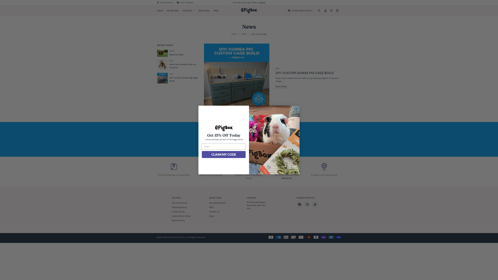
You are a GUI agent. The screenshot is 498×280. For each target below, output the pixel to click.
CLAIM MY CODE (223, 154)
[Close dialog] (296, 109)
